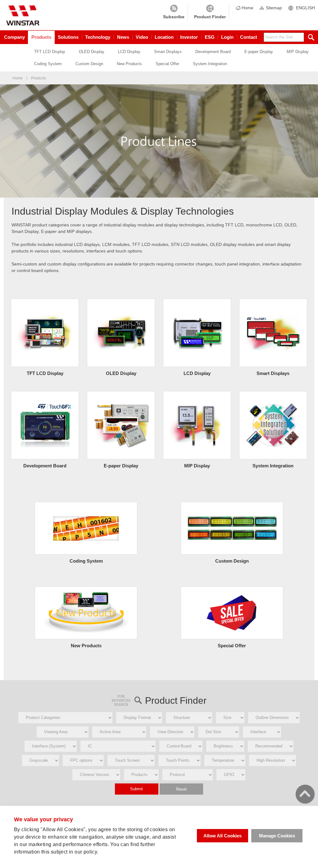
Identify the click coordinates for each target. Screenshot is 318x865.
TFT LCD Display (49, 51)
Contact (248, 37)
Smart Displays (168, 51)
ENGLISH (305, 7)
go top (305, 794)
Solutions (68, 37)
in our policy (83, 851)
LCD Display (129, 51)
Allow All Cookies (222, 835)
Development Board (213, 51)
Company (14, 37)
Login (227, 37)
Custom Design (89, 63)
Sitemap (274, 7)
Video (142, 37)
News (123, 37)
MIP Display (298, 51)
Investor (189, 37)
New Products (129, 63)
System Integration (210, 63)
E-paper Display (258, 51)
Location (164, 37)
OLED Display (91, 51)
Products (41, 37)
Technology (97, 37)
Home (247, 7)
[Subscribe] (173, 12)
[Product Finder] (210, 12)
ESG (210, 37)
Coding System (48, 63)
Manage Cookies (277, 835)
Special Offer (167, 63)
